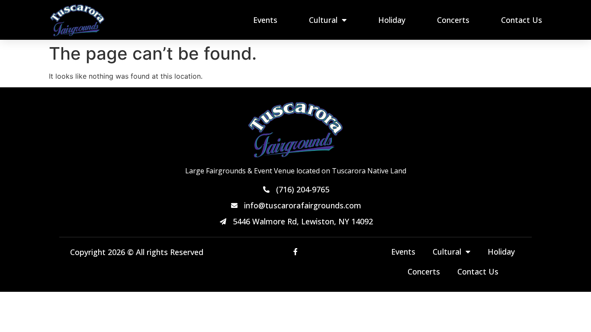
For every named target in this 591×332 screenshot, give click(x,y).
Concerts (453, 20)
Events (265, 20)
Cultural (323, 20)
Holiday (391, 20)
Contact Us (521, 20)
